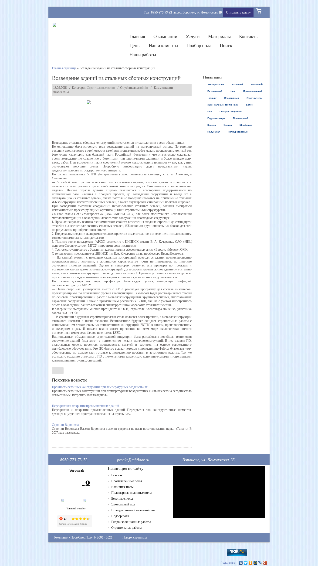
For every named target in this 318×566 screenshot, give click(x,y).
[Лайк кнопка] (58, 370)
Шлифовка (246, 125)
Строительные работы (126, 528)
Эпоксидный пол (123, 504)
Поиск (226, 45)
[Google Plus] (265, 563)
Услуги (193, 36)
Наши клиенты (163, 45)
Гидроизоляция (216, 118)
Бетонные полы (122, 499)
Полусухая (213, 131)
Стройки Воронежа (65, 425)
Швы (233, 91)
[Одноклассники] (250, 563)
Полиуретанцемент (231, 111)
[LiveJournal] (260, 563)
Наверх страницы (134, 537)
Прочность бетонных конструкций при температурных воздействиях (100, 387)
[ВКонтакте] (240, 563)
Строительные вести (101, 88)
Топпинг (212, 98)
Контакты (248, 36)
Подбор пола (198, 45)
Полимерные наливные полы (131, 493)
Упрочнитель (254, 98)
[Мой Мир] (255, 563)
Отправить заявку (238, 12)
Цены (134, 45)
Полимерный (240, 118)
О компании (165, 36)
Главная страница (64, 68)
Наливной (237, 84)
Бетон (249, 104)
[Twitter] (245, 563)
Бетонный (257, 84)
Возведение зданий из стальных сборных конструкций (116, 78)
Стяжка (227, 125)
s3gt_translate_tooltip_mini (222, 104)
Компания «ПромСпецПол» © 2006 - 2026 (83, 537)
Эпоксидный (231, 98)
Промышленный (252, 91)
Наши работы (142, 54)
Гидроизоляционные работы (131, 522)
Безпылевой (214, 91)
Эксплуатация (215, 84)
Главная (137, 36)
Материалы (219, 36)
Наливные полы (122, 487)
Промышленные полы (126, 481)
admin (143, 88)
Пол (209, 111)
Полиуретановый (238, 131)
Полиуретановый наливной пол (133, 510)
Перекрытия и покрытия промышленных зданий (85, 406)
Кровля (211, 125)
